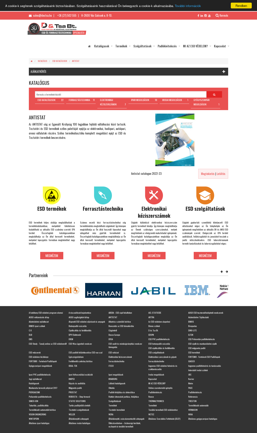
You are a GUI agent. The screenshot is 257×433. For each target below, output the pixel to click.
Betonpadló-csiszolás (78, 325)
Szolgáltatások (142, 46)
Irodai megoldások (156, 374)
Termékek (121, 46)
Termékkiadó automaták (198, 405)
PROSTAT (73, 392)
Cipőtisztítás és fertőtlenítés (80, 330)
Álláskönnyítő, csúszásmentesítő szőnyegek (126, 418)
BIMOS (191, 321)
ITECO (111, 365)
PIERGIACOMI (34, 392)
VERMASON (193, 409)
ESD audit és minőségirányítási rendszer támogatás (125, 345)
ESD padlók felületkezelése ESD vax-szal (85, 352)
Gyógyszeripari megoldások (40, 365)
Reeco (151, 396)
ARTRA (151, 317)
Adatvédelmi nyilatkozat (39, 321)
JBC (189, 374)
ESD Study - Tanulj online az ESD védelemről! (48, 343)
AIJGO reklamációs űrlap (39, 317)
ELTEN (190, 334)
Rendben (241, 5)
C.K (30, 330)
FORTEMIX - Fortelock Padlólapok (43, 361)
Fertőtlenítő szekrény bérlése (80, 361)
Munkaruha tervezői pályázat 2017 (43, 387)
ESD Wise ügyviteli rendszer (80, 343)
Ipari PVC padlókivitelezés (40, 374)
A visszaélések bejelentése (80, 312)
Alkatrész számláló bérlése (120, 321)
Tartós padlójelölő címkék (79, 405)
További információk (188, 6)
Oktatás (112, 387)
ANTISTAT (75, 61)
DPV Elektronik (75, 334)
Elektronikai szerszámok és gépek (162, 356)
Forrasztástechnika (116, 361)
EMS (30, 339)
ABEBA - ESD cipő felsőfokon (120, 312)
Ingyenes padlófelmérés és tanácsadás (204, 365)
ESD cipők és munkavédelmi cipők (202, 343)
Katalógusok (101, 46)
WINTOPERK (34, 418)
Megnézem (51, 255)
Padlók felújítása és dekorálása (122, 392)
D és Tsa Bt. (153, 330)
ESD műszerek (35, 352)
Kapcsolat (220, 46)
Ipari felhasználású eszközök (81, 374)
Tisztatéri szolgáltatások (79, 409)
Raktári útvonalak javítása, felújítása (124, 396)
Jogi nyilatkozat (35, 378)
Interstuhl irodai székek (198, 370)
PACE (190, 387)
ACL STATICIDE (154, 312)
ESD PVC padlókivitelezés (159, 339)
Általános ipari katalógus (39, 423)
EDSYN (151, 334)
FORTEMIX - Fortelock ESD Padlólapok (204, 356)
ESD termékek (194, 352)
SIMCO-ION (33, 401)
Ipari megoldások (116, 374)
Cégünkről (113, 330)
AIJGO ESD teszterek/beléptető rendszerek (205, 312)
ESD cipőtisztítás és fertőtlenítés (161, 348)
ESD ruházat (114, 352)
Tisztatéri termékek (117, 409)
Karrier (191, 378)
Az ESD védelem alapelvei (159, 321)
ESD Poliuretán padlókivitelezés (201, 339)
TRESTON (192, 401)
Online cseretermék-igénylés (160, 387)
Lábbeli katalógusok (117, 383)
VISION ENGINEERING (37, 414)
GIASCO (191, 361)
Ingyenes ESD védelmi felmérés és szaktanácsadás (162, 367)
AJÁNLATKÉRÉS (38, 71)
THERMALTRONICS (156, 401)
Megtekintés (208, 174)
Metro (190, 383)
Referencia (193, 396)
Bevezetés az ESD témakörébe (121, 325)
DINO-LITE (192, 330)
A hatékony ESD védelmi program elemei (46, 312)
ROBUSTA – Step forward (79, 396)
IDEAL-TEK (73, 365)
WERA (111, 414)
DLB (30, 334)
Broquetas (192, 325)
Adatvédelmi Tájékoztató (198, 317)
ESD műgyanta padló (196, 348)
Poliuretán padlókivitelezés (40, 396)
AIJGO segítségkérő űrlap (79, 317)
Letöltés (221, 174)
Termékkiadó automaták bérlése (42, 409)
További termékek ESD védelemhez (163, 409)
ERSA (111, 339)
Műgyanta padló (75, 387)
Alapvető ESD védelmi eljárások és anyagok (87, 321)
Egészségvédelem (76, 356)
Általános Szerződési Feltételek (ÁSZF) (164, 418)
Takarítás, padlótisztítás (39, 405)
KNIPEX (72, 378)
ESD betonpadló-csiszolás (159, 343)
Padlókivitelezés (167, 46)
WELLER (72, 414)
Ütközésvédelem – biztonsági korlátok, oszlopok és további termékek (125, 425)
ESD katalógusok (59, 61)
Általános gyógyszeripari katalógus (202, 418)
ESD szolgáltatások (156, 352)
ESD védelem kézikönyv (38, 356)
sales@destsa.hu (42, 15)
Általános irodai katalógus (79, 423)
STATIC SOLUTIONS (77, 401)
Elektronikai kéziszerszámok (120, 356)
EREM (71, 339)
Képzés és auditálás (77, 383)
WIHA (190, 414)
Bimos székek (154, 325)
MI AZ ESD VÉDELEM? (195, 46)
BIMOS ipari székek (37, 325)
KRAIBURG (113, 378)
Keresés (224, 15)
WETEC (151, 414)
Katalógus (42, 61)
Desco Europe (114, 334)
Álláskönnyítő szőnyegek (79, 418)
